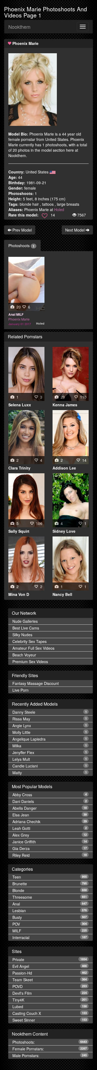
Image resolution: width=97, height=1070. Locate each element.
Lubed (49, 1006)
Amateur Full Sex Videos (33, 648)
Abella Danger (49, 808)
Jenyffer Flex (49, 752)
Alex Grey (49, 835)
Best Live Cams (25, 628)
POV (49, 924)
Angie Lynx (49, 725)
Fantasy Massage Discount (35, 683)
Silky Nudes (22, 634)
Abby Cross (49, 794)
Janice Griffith (49, 841)
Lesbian (49, 910)
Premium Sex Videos (30, 661)
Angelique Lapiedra (49, 739)
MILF (49, 930)
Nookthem (19, 26)
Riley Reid (49, 855)
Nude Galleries (25, 621)
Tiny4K (49, 1000)
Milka (49, 745)
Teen (49, 877)
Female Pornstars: (49, 1048)
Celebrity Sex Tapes (29, 641)
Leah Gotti (49, 828)
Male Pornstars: (49, 1055)
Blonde (49, 890)
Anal (49, 904)
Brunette (49, 883)
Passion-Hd (49, 973)
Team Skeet (49, 979)
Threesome (49, 897)
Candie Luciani (49, 766)
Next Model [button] (75, 230)
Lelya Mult (49, 759)
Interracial (49, 937)
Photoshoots (21, 245)
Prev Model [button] (21, 230)
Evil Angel (49, 966)
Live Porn (20, 690)
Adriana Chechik (49, 821)
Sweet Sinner (49, 1020)
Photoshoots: (49, 1042)
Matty (49, 772)
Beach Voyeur (24, 654)
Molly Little (49, 732)
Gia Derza (49, 848)
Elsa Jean (49, 814)
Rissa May (49, 718)
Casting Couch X (49, 1013)
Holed (59, 209)
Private (49, 959)
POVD (49, 986)
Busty (49, 917)
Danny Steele (49, 712)
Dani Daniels (49, 801)
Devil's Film (49, 993)
